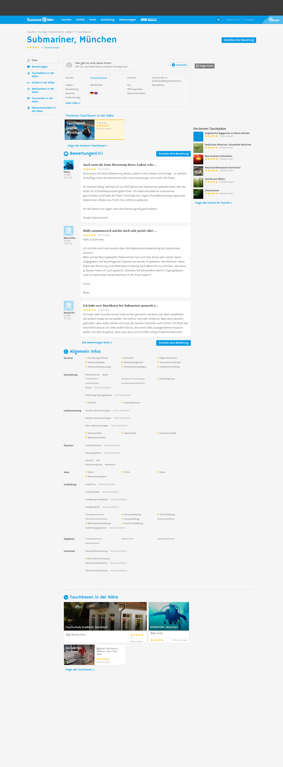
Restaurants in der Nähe (43, 90)
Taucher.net (40, 19)
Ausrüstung (107, 19)
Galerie (80, 19)
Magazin (149, 20)
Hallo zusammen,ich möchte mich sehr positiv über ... (120, 230)
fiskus (67, 171)
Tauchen (66, 19)
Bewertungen (39, 66)
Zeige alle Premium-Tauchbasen (86, 145)
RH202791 (69, 312)
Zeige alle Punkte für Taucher (212, 203)
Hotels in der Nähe (43, 82)
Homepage (95, 77)
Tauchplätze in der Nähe (43, 75)
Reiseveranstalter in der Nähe (44, 109)
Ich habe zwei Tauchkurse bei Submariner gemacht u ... (121, 305)
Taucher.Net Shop (272, 20)
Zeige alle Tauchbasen (78, 669)
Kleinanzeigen (127, 19)
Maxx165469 (71, 237)
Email (104, 77)
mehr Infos (72, 103)
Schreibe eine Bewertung (239, 40)
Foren (92, 19)
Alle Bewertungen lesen (96, 342)
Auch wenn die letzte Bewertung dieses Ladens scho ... (120, 164)
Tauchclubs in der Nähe (42, 100)
